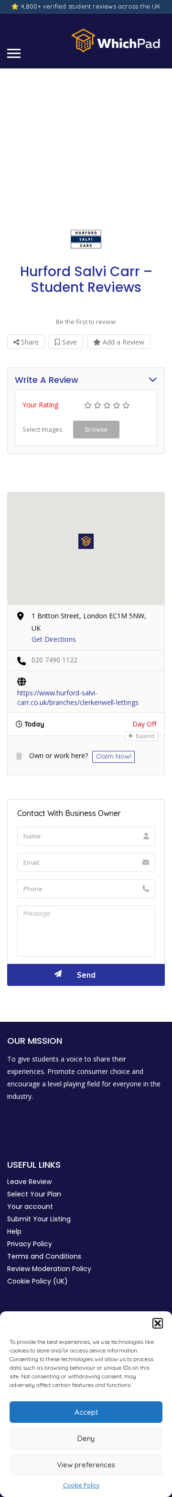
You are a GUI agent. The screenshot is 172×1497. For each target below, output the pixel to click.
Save (68, 341)
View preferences (86, 1464)
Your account (30, 1206)
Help (14, 1231)
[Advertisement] (86, 142)
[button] (157, 1323)
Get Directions (54, 639)
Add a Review (122, 341)
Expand (144, 736)
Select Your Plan (34, 1194)
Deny (86, 1438)
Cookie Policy (81, 1485)
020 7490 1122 (54, 659)
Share (29, 341)
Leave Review (29, 1181)
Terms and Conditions (44, 1256)
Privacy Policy (29, 1244)
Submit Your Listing (39, 1219)
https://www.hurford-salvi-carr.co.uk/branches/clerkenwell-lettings (78, 693)
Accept (86, 1412)
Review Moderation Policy (49, 1269)
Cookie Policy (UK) (37, 1281)
